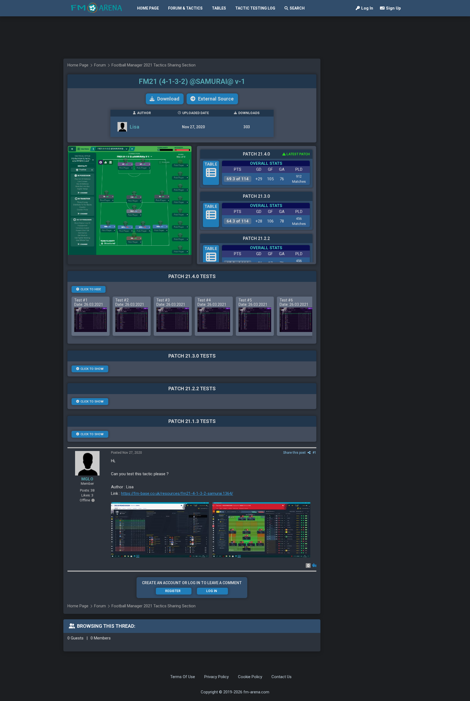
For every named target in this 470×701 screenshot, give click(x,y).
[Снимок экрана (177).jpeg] (160, 529)
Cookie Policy (250, 676)
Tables (219, 8)
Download (168, 99)
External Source (216, 99)
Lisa (134, 127)
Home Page (148, 8)
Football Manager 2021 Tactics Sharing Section (154, 65)
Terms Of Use (182, 676)
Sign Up (393, 8)
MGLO (87, 479)
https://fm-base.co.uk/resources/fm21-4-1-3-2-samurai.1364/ (177, 493)
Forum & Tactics (185, 8)
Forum (100, 65)
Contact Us (281, 676)
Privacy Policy (216, 676)
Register (173, 591)
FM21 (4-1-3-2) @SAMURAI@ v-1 (192, 81)
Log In (367, 8)
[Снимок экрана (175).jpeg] (261, 529)
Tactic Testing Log (255, 8)
